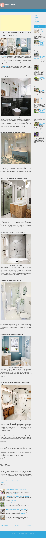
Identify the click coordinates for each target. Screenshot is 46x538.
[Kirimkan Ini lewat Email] (1, 484)
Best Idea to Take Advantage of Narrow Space (42, 89)
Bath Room (16, 10)
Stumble (25, 480)
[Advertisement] (16, 23)
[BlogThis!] (2, 484)
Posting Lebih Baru (4, 525)
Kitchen (22, 10)
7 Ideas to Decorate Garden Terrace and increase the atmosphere (42, 68)
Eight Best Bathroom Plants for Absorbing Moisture (16, 489)
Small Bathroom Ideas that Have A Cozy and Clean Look (17, 509)
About (36, 19)
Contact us (36, 17)
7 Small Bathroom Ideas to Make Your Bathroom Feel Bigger (15, 34)
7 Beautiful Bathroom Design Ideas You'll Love (42, 30)
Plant (33, 10)
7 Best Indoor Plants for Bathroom (13, 502)
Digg (3, 482)
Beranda (17, 525)
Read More (16, 493)
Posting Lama (28, 525)
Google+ (19, 480)
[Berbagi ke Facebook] (5, 484)
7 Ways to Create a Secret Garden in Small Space (42, 123)
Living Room (3, 10)
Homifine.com (4, 56)
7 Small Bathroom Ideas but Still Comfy (13, 516)
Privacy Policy (37, 21)
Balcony (42, 10)
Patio (37, 10)
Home (36, 15)
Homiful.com (31, 533)
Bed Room (10, 10)
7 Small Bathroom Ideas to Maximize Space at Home (42, 99)
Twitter (14, 480)
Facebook (9, 480)
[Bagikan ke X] (3, 484)
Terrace (27, 10)
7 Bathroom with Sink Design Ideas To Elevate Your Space (17, 496)
